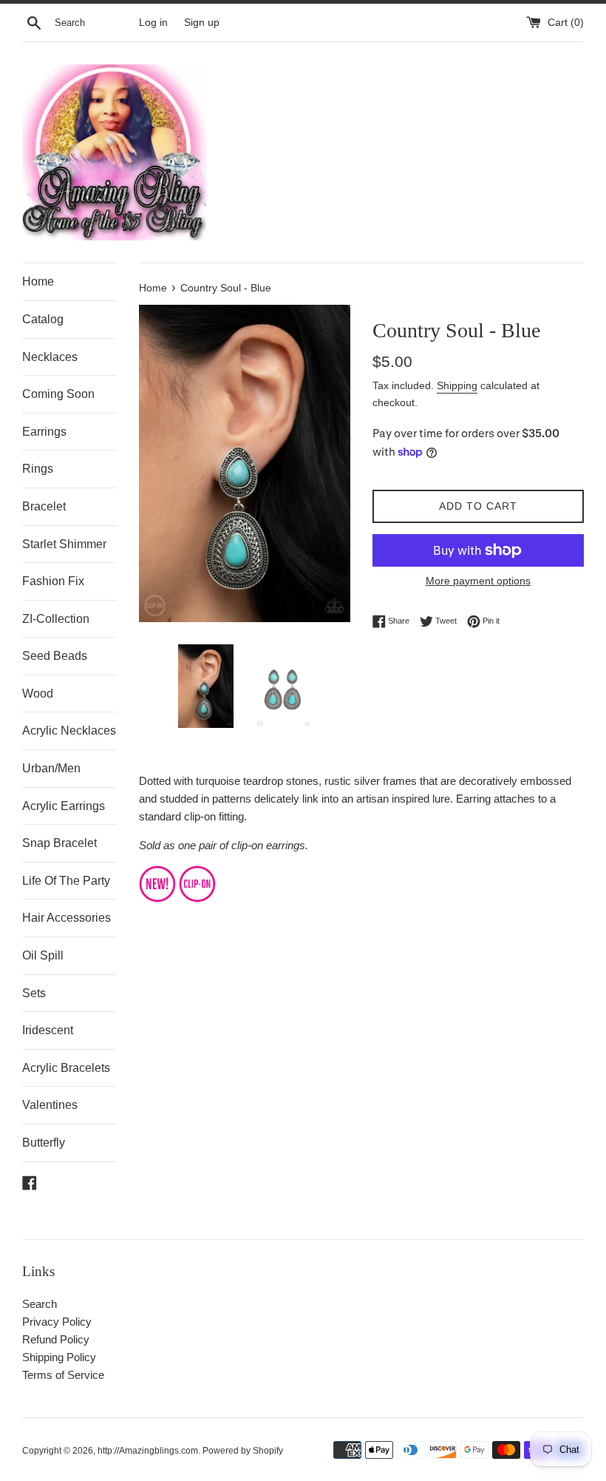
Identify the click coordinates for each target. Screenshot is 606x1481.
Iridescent (47, 1030)
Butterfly (43, 1142)
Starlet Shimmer (64, 544)
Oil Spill (43, 955)
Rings (37, 468)
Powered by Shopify (242, 1450)
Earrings (44, 431)
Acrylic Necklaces (69, 730)
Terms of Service (63, 1375)
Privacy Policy (57, 1321)
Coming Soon (58, 394)
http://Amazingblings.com (148, 1450)
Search (39, 1304)
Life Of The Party (66, 880)
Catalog (43, 319)
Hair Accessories (66, 917)
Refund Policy (55, 1339)
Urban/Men (51, 768)
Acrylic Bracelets (66, 1068)
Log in (153, 22)
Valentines (50, 1105)
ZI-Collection (55, 619)
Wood (37, 693)
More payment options (478, 581)
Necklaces (50, 357)
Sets (34, 993)
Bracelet (44, 506)
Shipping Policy (59, 1357)
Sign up (201, 22)
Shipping (457, 385)
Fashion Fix (53, 581)
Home (38, 281)
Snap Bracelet (59, 843)
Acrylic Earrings (63, 806)
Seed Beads (54, 656)
